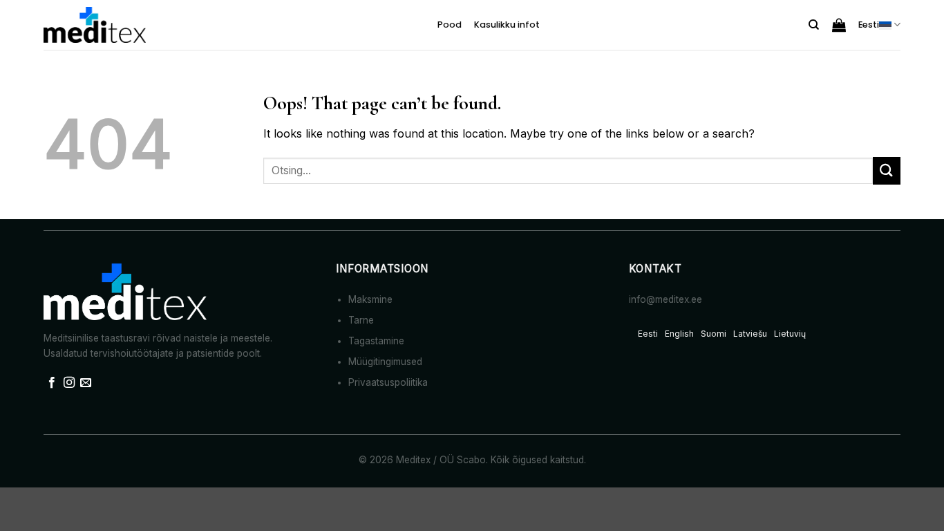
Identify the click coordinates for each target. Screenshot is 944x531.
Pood (449, 24)
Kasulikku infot (507, 24)
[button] (839, 25)
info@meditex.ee (665, 299)
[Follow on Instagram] (69, 383)
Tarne (361, 320)
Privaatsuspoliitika (388, 382)
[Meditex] (95, 25)
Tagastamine (376, 340)
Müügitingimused (385, 361)
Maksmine (370, 299)
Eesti (868, 24)
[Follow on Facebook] (51, 383)
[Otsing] (814, 25)
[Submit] (886, 170)
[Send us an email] (85, 383)
